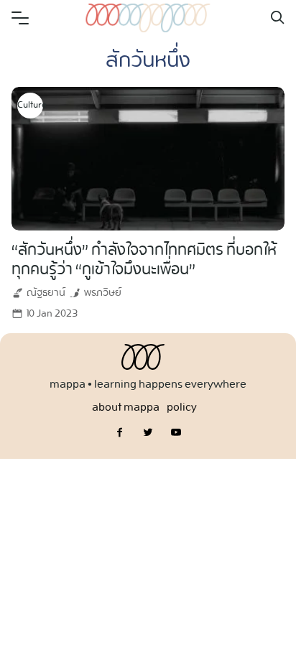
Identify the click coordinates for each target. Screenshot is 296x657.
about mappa (125, 407)
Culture (30, 105)
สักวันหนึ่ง (148, 61)
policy (182, 407)
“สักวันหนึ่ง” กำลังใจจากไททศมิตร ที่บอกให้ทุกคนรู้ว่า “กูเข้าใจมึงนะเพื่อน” (144, 260)
